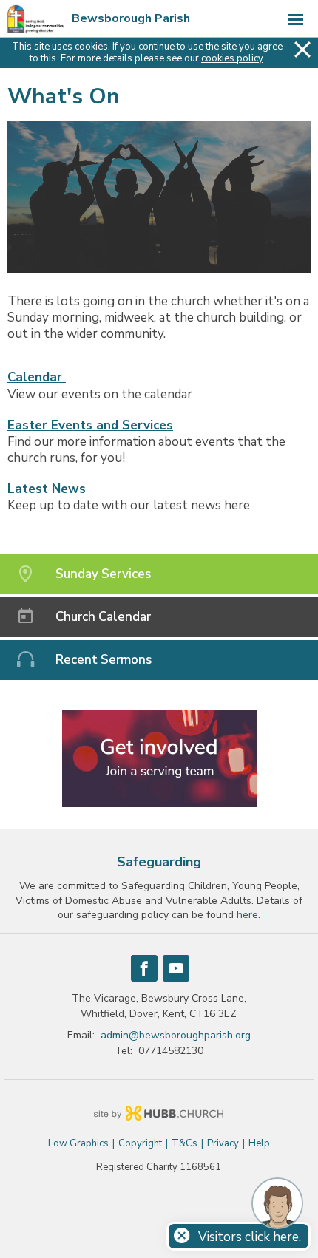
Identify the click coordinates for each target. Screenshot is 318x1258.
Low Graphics (78, 1144)
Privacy (223, 1144)
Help (259, 1144)
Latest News (46, 488)
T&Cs (184, 1144)
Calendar (36, 377)
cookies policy (232, 58)
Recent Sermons (103, 659)
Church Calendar (103, 616)
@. (176, 1035)
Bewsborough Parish (131, 18)
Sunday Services (103, 573)
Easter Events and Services (90, 425)
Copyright (140, 1144)
